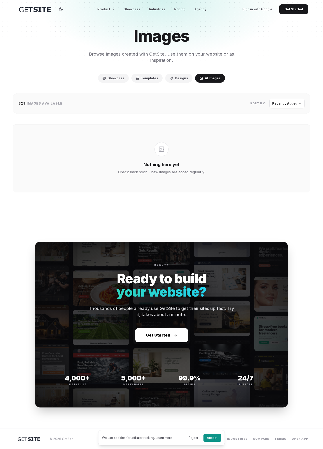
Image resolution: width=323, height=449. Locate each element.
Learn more (164, 438)
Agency (200, 9)
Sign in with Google (257, 9)
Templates (149, 78)
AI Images (213, 78)
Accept (212, 438)
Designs (181, 78)
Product (103, 9)
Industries (157, 9)
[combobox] (287, 103)
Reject (193, 438)
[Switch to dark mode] (61, 9)
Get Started (294, 9)
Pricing (179, 9)
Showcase (132, 9)
